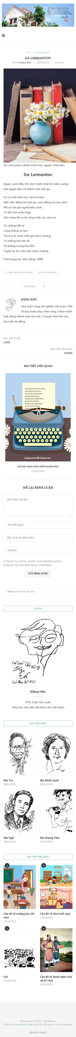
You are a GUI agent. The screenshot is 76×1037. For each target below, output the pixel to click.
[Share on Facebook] (49, 286)
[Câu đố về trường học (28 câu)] (20, 887)
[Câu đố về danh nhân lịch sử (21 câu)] (56, 950)
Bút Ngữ (9, 837)
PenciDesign (65, 1024)
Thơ (28, 52)
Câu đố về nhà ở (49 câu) (55, 913)
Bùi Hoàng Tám (50, 837)
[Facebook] (65, 35)
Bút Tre (8, 780)
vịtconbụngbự (26, 1024)
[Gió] (20, 950)
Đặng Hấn (25, 62)
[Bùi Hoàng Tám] (56, 811)
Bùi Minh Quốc (49, 780)
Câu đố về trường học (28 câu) (19, 915)
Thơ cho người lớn (42, 52)
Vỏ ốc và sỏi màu (47, 272)
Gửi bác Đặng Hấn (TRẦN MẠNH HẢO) (38, 466)
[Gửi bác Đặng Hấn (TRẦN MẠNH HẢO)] (38, 417)
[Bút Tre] (20, 753)
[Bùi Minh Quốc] (56, 753)
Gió (6, 976)
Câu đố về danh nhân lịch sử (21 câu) (56, 978)
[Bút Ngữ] (20, 811)
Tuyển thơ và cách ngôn (19, 272)
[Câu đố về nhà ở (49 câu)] (56, 887)
